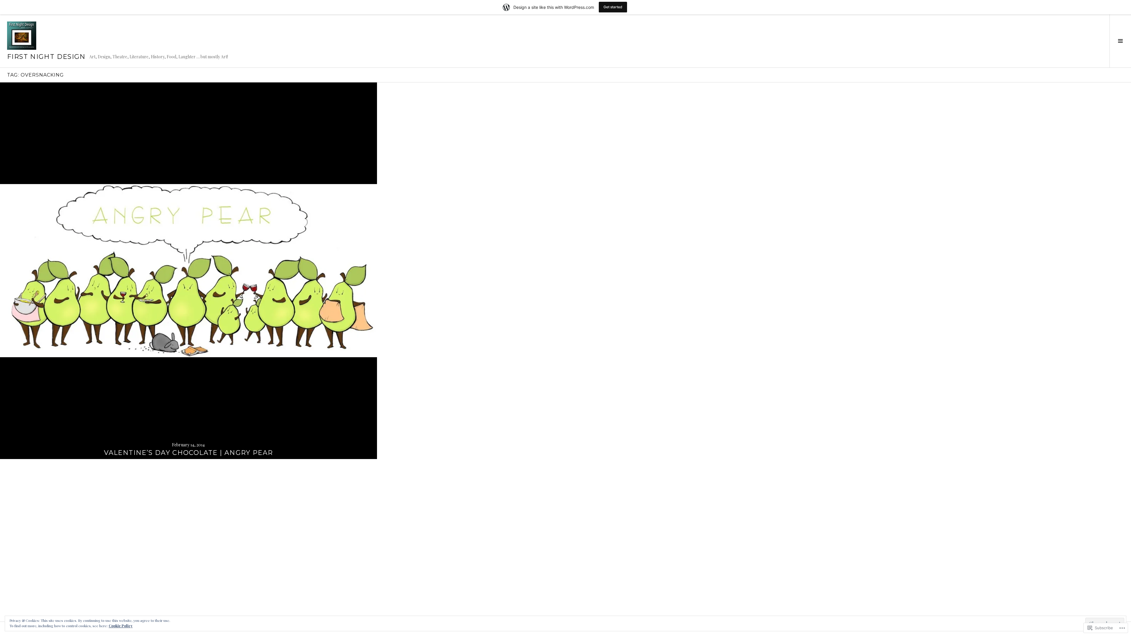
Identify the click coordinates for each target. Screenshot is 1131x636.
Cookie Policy (121, 625)
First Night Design (46, 57)
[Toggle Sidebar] (1120, 40)
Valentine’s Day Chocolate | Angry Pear (188, 453)
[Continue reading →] (188, 270)
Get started (612, 7)
